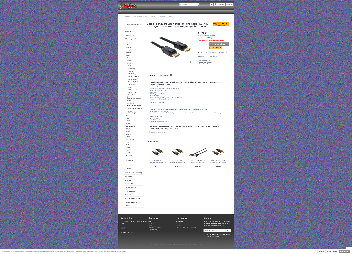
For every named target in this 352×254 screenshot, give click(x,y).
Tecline (128, 158)
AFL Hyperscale (130, 42)
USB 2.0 (130, 87)
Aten (127, 44)
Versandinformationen (154, 227)
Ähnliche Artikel (153, 141)
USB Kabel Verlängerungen (132, 112)
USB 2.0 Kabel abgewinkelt (132, 93)
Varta (127, 166)
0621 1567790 (127, 228)
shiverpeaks (129, 155)
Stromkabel (130, 103)
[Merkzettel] (211, 4)
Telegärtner (129, 160)
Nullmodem (131, 84)
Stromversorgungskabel (134, 106)
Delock (128, 58)
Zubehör (127, 206)
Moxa (127, 142)
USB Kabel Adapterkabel (134, 108)
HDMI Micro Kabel (133, 76)
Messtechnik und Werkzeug (133, 173)
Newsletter (179, 225)
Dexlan (128, 115)
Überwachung (129, 195)
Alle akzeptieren (332, 251)
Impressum (179, 223)
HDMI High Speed (133, 74)
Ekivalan (128, 123)
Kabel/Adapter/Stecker (132, 39)
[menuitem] (189, 4)
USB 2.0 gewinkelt (133, 90)
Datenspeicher (129, 31)
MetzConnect (130, 139)
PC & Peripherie (130, 184)
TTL (127, 163)
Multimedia (128, 176)
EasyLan (128, 121)
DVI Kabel (130, 71)
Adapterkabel (131, 63)
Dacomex (128, 52)
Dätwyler (128, 55)
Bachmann (129, 47)
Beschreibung (152, 75)
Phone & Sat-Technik (131, 187)
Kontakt (150, 225)
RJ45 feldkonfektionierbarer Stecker (134, 98)
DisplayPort (131, 68)
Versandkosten (180, 244)
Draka (127, 118)
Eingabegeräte (129, 35)
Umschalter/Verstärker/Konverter (134, 198)
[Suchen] (197, 4)
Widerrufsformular (153, 231)
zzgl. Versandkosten (209, 35)
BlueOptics (129, 50)
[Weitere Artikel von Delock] (221, 25)
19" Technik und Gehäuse (133, 24)
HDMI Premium (132, 79)
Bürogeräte (128, 28)
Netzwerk (128, 180)
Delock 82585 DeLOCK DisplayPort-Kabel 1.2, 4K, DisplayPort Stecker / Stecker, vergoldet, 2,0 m (218, 161)
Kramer (128, 137)
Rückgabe (151, 223)
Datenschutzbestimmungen (220, 234)
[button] (215, 48)
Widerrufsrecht (152, 229)
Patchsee (128, 147)
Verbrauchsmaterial (131, 202)
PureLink (128, 150)
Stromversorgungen (131, 191)
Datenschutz (179, 221)
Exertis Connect (130, 126)
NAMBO (128, 145)
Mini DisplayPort (133, 82)
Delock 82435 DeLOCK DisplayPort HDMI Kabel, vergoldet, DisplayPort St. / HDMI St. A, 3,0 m (198, 161)
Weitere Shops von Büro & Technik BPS (186, 227)
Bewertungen (165, 75)
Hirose (128, 131)
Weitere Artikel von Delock (158, 133)
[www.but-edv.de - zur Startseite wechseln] (128, 6)
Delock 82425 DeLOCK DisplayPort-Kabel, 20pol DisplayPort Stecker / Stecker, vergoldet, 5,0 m (177, 161)
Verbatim (128, 168)
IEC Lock (128, 134)
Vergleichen (203, 52)
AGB (149, 221)
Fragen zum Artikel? (156, 131)
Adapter (129, 60)
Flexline (128, 129)
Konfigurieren (344, 251)
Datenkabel (130, 66)
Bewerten (223, 52)
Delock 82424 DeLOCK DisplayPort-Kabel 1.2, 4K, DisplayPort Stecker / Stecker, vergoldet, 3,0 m (158, 161)
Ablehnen (321, 251)
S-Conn (128, 153)
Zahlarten (151, 233)
